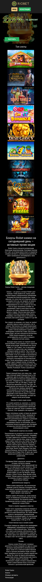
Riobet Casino (9, 570)
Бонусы (7, 573)
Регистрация (9, 577)
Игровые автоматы (11, 575)
